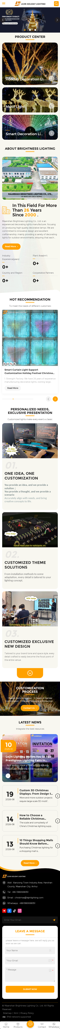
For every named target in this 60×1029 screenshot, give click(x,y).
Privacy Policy (27, 1013)
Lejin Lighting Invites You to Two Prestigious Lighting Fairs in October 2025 (28, 758)
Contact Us (29, 708)
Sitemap (7, 1013)
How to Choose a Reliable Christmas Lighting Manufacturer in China (36, 817)
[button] (25, 30)
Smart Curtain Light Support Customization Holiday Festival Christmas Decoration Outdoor (29, 371)
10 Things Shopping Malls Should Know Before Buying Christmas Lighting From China (36, 842)
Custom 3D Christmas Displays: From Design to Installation (36, 792)
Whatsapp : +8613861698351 (21, 903)
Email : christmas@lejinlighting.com (25, 897)
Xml (16, 1013)
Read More (10, 246)
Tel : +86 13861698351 (18, 892)
